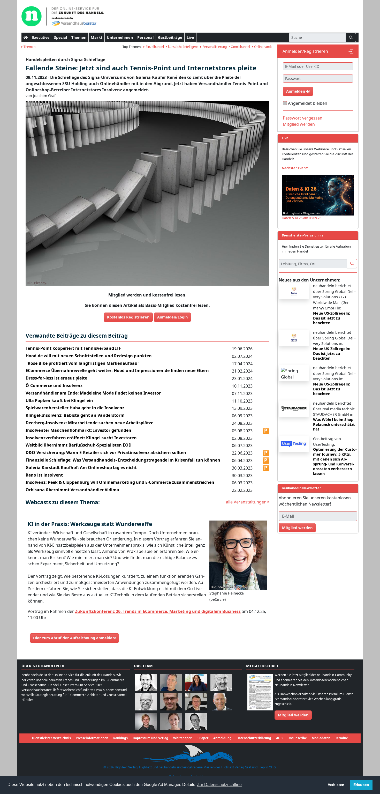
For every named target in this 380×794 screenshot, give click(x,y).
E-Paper (202, 738)
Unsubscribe (297, 738)
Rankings (120, 738)
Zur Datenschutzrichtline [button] (219, 784)
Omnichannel (240, 46)
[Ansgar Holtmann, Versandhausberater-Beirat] (196, 702)
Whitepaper (182, 738)
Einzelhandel (154, 46)
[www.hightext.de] (190, 753)
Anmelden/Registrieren (305, 51)
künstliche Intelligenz (182, 46)
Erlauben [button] (361, 785)
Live (190, 37)
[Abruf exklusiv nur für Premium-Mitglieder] (266, 431)
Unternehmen (120, 37)
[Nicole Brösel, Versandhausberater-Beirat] (196, 682)
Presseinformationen (92, 738)
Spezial (60, 37)
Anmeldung (222, 738)
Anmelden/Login (172, 317)
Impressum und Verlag (150, 738)
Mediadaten (321, 738)
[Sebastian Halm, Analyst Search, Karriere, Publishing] (171, 702)
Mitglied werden (299, 124)
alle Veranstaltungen (247, 502)
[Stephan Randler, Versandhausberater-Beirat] (146, 721)
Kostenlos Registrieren (128, 317)
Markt (96, 37)
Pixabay (40, 282)
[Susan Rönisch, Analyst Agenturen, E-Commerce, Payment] (171, 721)
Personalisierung (214, 46)
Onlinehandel (263, 46)
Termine (341, 738)
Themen (78, 37)
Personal (145, 37)
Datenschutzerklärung (254, 738)
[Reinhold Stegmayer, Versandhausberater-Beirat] (196, 721)
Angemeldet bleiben (307, 103)
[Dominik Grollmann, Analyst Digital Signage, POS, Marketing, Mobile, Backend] (146, 702)
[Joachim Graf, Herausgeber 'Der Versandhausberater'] (221, 682)
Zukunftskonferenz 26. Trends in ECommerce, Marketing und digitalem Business (158, 611)
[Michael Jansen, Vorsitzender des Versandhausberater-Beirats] (221, 702)
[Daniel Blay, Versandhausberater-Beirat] (171, 682)
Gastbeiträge (170, 37)
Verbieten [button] (336, 785)
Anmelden (296, 91)
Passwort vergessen (302, 118)
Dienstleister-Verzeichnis (51, 738)
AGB (279, 738)
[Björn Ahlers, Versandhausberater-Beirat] (146, 682)
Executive (41, 37)
